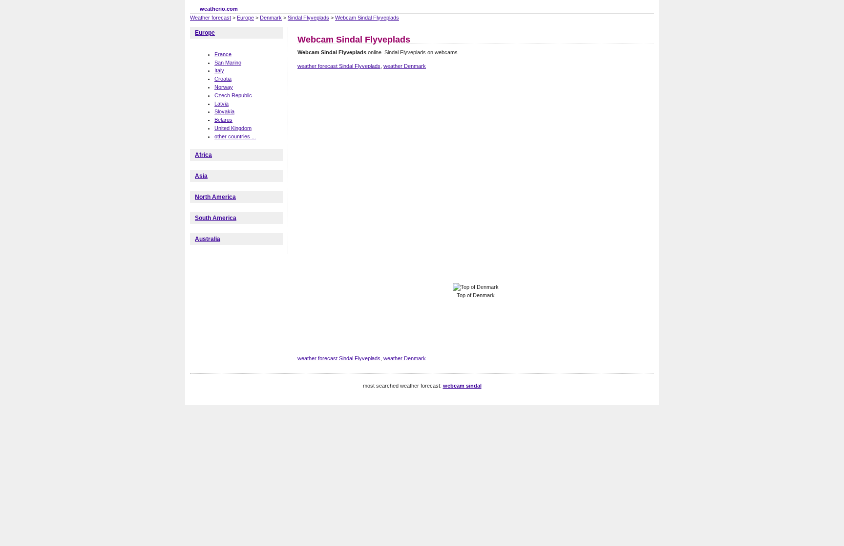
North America (215, 197)
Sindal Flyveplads (308, 18)
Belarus (223, 120)
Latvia (221, 104)
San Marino (227, 63)
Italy (219, 70)
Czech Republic (233, 95)
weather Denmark (404, 66)
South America (215, 218)
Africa (203, 155)
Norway (223, 87)
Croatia (223, 79)
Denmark (271, 18)
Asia (201, 176)
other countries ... (235, 136)
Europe (245, 18)
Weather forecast (210, 18)
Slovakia (224, 111)
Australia (207, 239)
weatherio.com (219, 9)
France (223, 54)
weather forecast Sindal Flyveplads (338, 66)
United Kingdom (233, 128)
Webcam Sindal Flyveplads (367, 18)
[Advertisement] (475, 111)
